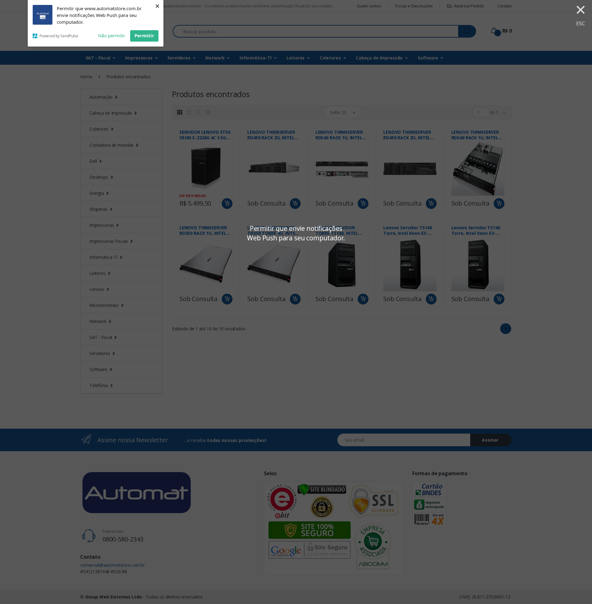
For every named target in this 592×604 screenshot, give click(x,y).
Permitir (144, 35)
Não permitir (111, 35)
